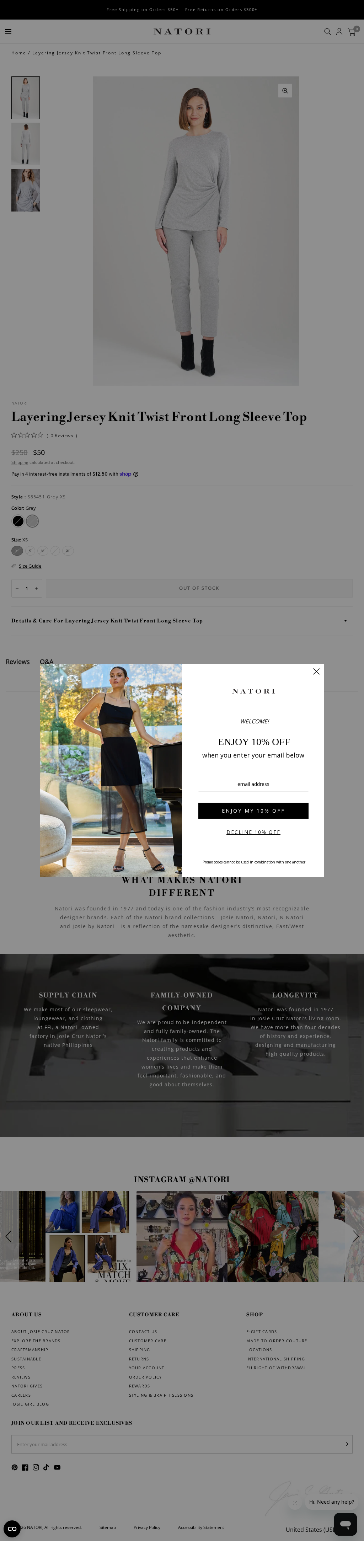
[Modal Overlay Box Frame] (182, 770)
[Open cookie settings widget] (12, 1528)
